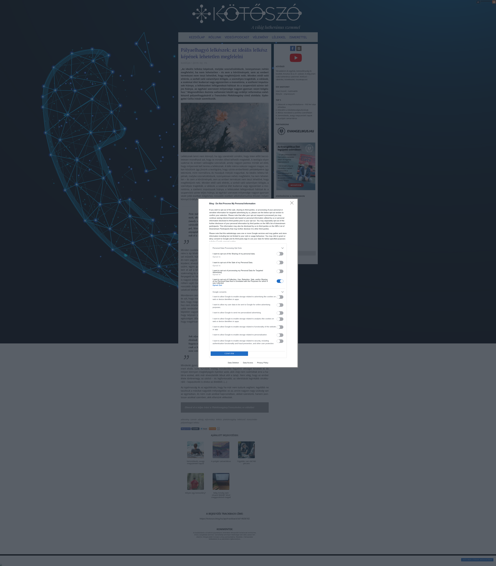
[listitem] (248, 248)
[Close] (292, 203)
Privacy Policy (262, 363)
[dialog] (248, 283)
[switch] (280, 254)
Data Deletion (233, 363)
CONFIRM (229, 354)
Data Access (248, 363)
